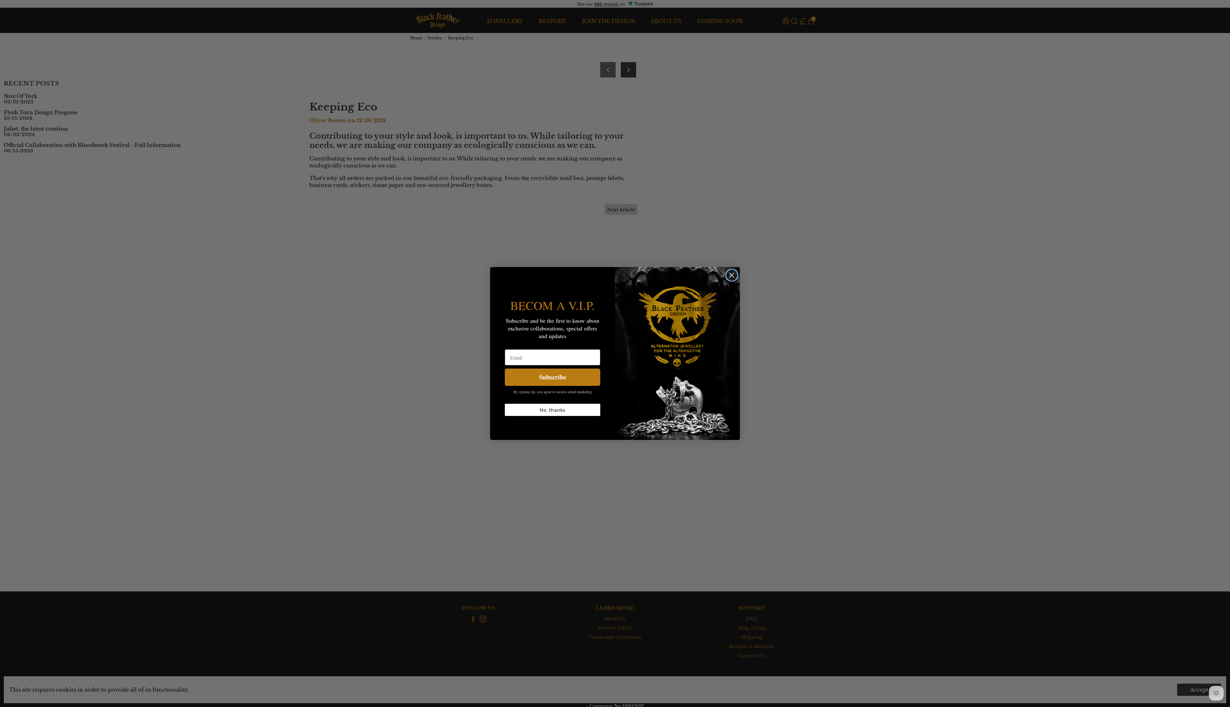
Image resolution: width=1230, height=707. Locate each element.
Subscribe (552, 377)
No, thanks (552, 410)
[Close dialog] (731, 275)
